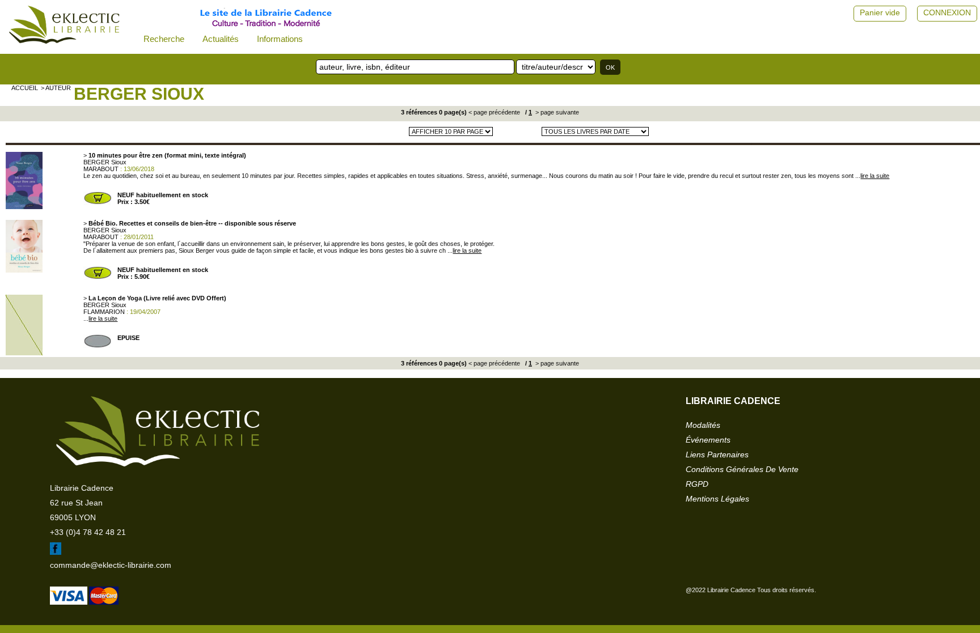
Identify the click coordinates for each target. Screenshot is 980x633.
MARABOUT (101, 168)
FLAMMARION (104, 311)
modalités (703, 425)
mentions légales (717, 498)
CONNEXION (947, 12)
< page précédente (494, 112)
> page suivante (556, 112)
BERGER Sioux (139, 93)
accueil (24, 87)
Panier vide (880, 12)
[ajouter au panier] (97, 202)
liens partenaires (717, 454)
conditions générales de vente (742, 469)
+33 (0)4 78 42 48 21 (88, 532)
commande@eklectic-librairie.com (110, 565)
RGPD (697, 483)
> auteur (56, 87)
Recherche (163, 39)
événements (708, 439)
